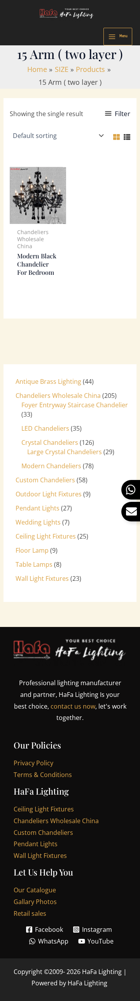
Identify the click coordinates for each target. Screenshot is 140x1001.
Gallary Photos (35, 901)
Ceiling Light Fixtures (44, 809)
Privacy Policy (33, 763)
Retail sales (30, 913)
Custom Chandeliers (43, 832)
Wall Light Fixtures (40, 855)
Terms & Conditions (43, 774)
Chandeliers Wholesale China (56, 821)
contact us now (73, 706)
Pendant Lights (36, 844)
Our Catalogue (35, 890)
